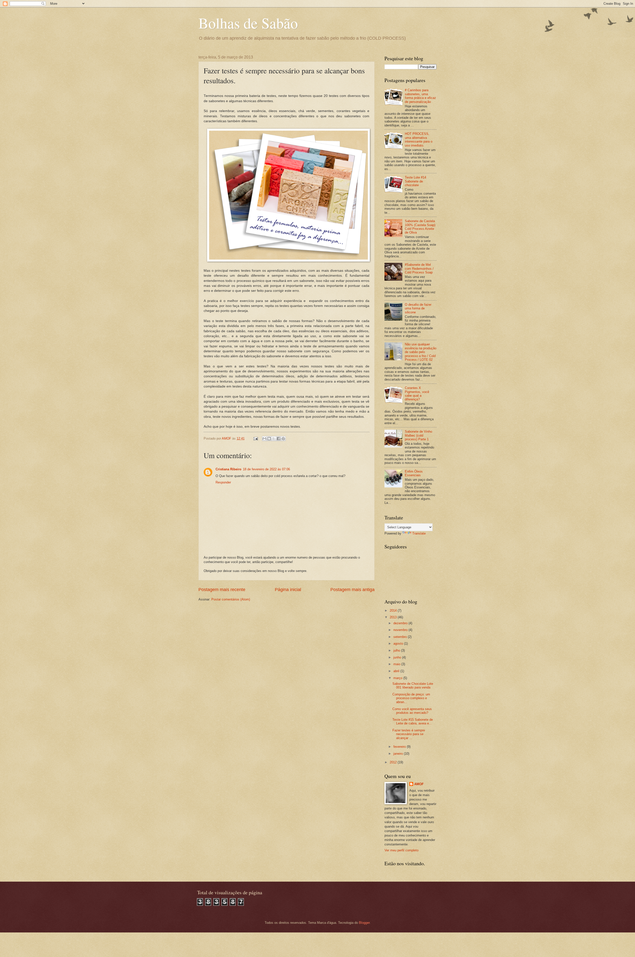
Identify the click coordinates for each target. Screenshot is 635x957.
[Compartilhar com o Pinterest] (283, 438)
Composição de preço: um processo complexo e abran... (411, 698)
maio (397, 664)
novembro (401, 630)
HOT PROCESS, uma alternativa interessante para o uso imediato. (418, 139)
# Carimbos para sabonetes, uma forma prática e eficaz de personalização (420, 95)
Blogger (364, 923)
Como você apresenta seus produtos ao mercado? (412, 711)
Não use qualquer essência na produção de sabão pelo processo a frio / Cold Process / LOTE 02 (420, 351)
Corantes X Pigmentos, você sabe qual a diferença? (417, 393)
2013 (394, 617)
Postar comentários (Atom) (230, 599)
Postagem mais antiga (352, 589)
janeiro (398, 753)
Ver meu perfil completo (401, 850)
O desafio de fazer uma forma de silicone (418, 308)
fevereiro (400, 746)
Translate (419, 533)
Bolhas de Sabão (248, 23)
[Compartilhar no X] (273, 438)
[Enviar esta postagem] (255, 438)
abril (396, 671)
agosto (398, 643)
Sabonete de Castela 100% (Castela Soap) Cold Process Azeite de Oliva (420, 226)
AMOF (419, 784)
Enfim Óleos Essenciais (414, 473)
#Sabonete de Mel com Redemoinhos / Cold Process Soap (419, 268)
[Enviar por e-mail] (264, 438)
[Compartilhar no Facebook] (278, 438)
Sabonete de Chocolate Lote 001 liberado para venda (412, 685)
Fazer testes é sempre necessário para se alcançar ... (408, 734)
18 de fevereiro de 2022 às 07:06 (266, 469)
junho (397, 657)
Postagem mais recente (221, 589)
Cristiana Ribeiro (228, 469)
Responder (223, 482)
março (398, 678)
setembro (400, 637)
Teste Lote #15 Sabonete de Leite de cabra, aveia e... (412, 721)
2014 (394, 610)
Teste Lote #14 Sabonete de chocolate (415, 181)
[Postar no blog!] (269, 438)
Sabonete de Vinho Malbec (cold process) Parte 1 (418, 435)
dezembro (401, 623)
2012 (394, 762)
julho (397, 650)
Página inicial (288, 589)
